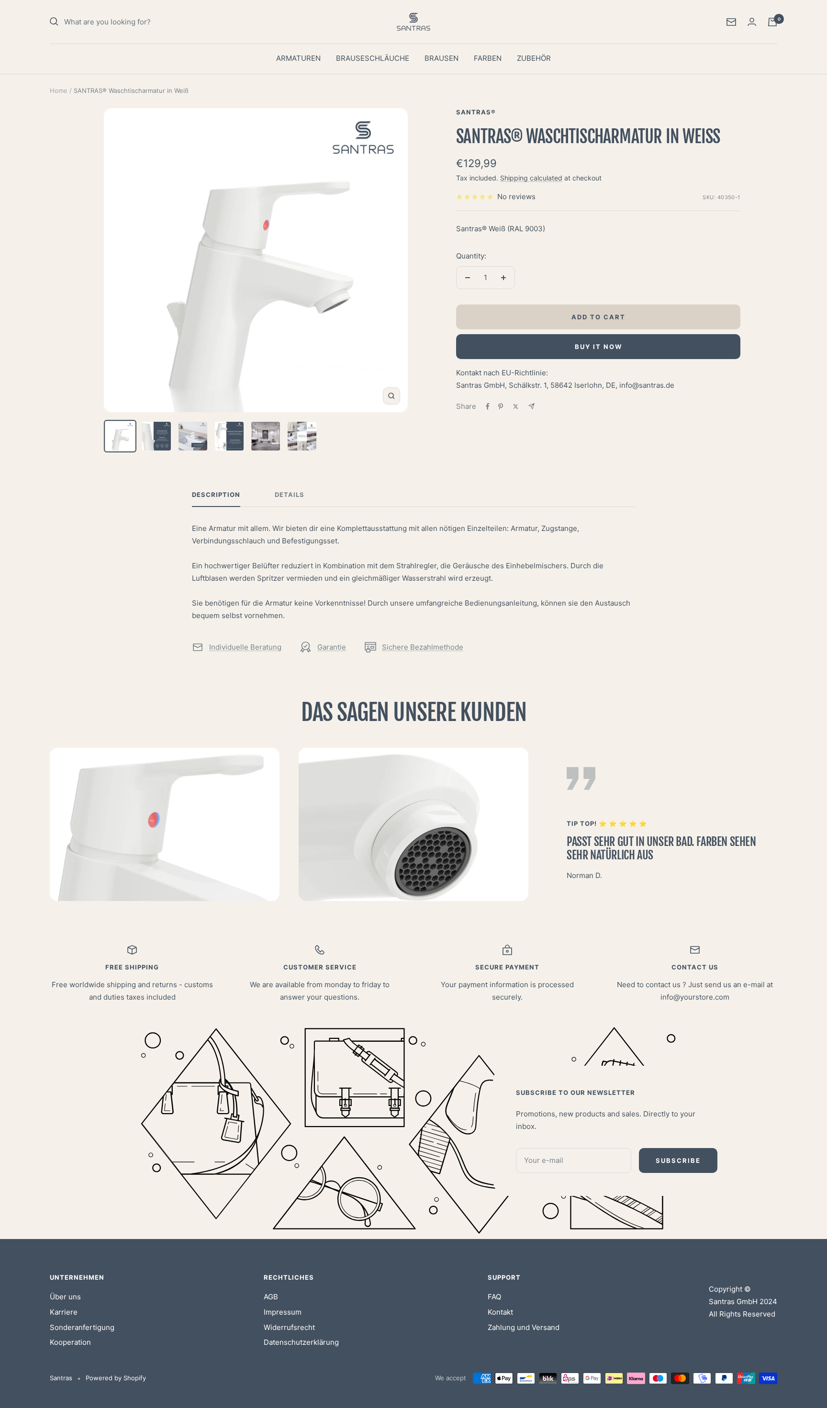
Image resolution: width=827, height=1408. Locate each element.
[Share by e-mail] (531, 406)
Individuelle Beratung (245, 647)
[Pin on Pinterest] (500, 406)
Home (58, 90)
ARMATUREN (298, 58)
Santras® (476, 112)
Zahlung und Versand (523, 1327)
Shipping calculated (531, 178)
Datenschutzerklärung (301, 1342)
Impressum (283, 1312)
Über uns (65, 1296)
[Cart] (772, 22)
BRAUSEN (441, 58)
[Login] (752, 22)
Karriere (64, 1312)
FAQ (494, 1296)
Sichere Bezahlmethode (422, 647)
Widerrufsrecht (289, 1327)
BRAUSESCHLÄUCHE (372, 58)
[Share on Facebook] (488, 406)
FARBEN (488, 58)
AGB (271, 1296)
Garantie (331, 647)
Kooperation (70, 1342)
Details (289, 494)
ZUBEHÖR (534, 58)
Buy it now (598, 346)
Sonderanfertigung (82, 1327)
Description (216, 494)
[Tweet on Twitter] (516, 406)
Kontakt (500, 1312)
